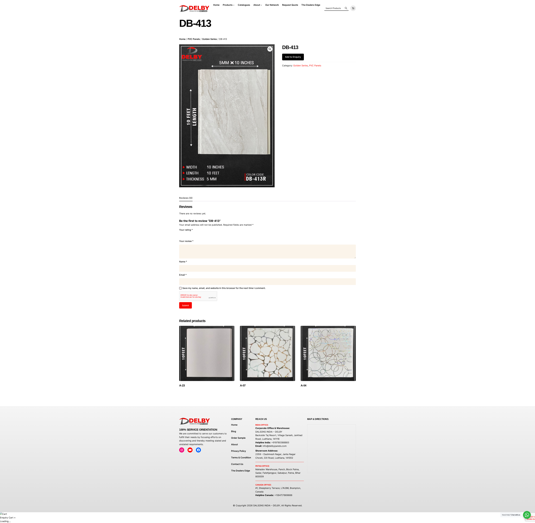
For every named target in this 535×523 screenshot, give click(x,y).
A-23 (182, 385)
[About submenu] (261, 5)
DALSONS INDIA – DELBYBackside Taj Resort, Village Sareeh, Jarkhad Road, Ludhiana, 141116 (278, 435)
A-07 (243, 385)
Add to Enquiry (293, 56)
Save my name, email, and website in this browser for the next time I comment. (224, 288)
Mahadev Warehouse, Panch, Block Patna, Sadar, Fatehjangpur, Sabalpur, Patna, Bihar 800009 (278, 473)
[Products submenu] (233, 5)
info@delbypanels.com (275, 446)
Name (183, 261)
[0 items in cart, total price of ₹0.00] (353, 8)
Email (183, 274)
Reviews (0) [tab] (186, 197)
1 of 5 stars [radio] (181, 235)
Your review (186, 241)
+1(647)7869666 (283, 495)
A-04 (303, 385)
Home (182, 39)
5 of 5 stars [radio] (197, 235)
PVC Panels (194, 39)
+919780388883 (280, 442)
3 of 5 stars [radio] (189, 235)
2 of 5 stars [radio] (185, 235)
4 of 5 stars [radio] (193, 235)
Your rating (186, 229)
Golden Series (209, 39)
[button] (269, 49)
